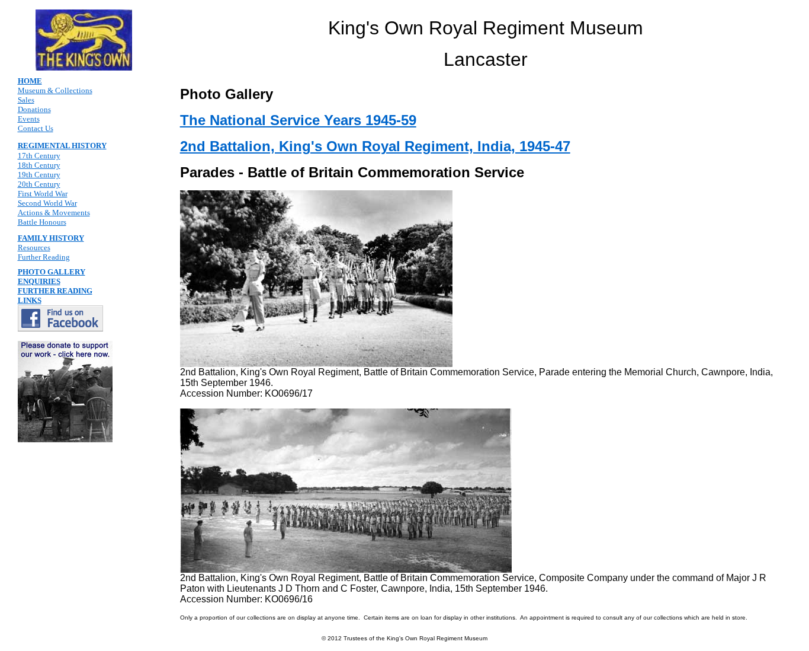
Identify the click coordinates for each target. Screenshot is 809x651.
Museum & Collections (55, 90)
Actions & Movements (54, 212)
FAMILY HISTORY (51, 238)
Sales (26, 99)
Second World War (47, 203)
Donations (34, 109)
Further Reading (44, 257)
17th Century (39, 155)
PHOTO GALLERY (51, 271)
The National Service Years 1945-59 (298, 120)
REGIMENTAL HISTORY (62, 145)
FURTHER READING (55, 290)
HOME (30, 80)
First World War (43, 193)
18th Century (39, 165)
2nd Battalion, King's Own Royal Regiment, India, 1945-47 (375, 146)
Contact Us (35, 128)
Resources (34, 247)
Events (29, 118)
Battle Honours (42, 222)
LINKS (29, 300)
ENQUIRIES (39, 281)
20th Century (39, 184)
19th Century (39, 174)
